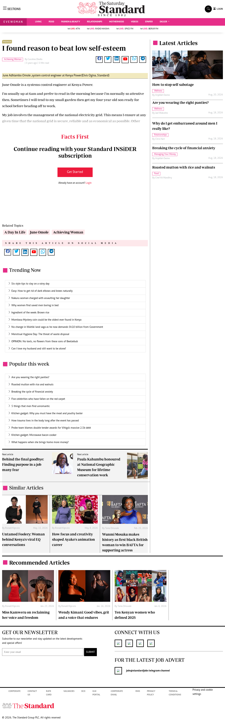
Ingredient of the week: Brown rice (30, 312)
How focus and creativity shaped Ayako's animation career (73, 539)
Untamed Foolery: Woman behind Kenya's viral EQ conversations (23, 539)
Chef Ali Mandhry (163, 178)
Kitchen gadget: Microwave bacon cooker (33, 435)
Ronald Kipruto (12, 528)
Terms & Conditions (175, 693)
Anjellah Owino (162, 95)
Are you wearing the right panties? (30, 377)
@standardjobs (139, 670)
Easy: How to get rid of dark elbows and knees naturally (42, 291)
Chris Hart (160, 139)
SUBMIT (90, 652)
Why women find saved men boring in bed (35, 305)
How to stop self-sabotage (173, 85)
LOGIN (219, 8)
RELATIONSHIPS (94, 22)
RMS (138, 691)
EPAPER (149, 22)
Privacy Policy (151, 693)
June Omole (39, 232)
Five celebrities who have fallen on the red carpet (38, 399)
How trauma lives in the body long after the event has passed (45, 420)
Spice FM (126, 29)
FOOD (51, 22)
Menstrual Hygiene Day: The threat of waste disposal (40, 334)
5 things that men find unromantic (30, 406)
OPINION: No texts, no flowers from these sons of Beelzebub (44, 341)
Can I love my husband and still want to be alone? (38, 348)
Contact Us (32, 693)
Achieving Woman (68, 232)
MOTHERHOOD (116, 22)
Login (89, 183)
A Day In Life (14, 232)
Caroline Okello (35, 59)
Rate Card (49, 693)
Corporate (14, 691)
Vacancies (68, 691)
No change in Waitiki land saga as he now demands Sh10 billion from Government (57, 327)
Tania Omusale (112, 528)
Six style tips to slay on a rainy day (30, 283)
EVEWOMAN (13, 21)
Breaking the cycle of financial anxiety (32, 391)
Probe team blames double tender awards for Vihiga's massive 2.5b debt (51, 428)
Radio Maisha (99, 29)
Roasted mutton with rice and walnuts (32, 384)
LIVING (38, 22)
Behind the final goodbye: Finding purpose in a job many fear (23, 464)
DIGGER (164, 22)
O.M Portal (96, 693)
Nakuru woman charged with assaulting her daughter (40, 298)
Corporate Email (117, 693)
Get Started (75, 172)
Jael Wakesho (161, 113)
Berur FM (150, 29)
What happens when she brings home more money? (40, 442)
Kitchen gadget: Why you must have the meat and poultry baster (47, 413)
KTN (75, 29)
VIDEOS (134, 22)
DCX (83, 691)
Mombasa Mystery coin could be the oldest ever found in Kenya (46, 319)
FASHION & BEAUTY (70, 22)
